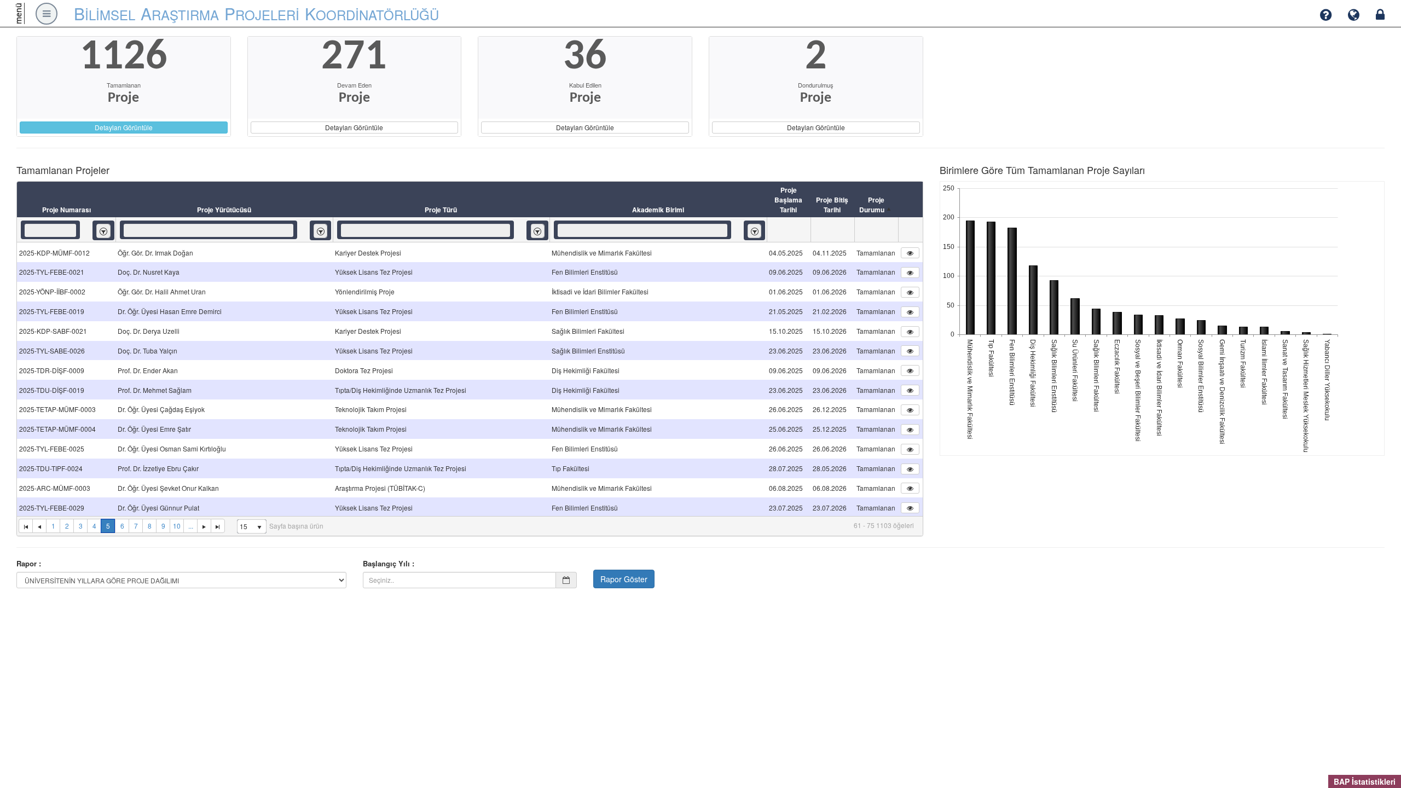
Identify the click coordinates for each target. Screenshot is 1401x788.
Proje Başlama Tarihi (788, 200)
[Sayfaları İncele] (39, 526)
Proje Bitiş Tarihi (832, 205)
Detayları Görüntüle (124, 127)
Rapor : (28, 564)
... (190, 525)
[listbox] (103, 231)
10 (177, 525)
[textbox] (50, 230)
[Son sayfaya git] (218, 526)
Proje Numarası (66, 210)
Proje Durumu (871, 205)
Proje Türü (441, 210)
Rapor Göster (623, 578)
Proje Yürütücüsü (224, 210)
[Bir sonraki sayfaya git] (204, 526)
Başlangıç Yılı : (388, 564)
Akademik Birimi (658, 210)
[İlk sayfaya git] (25, 526)
